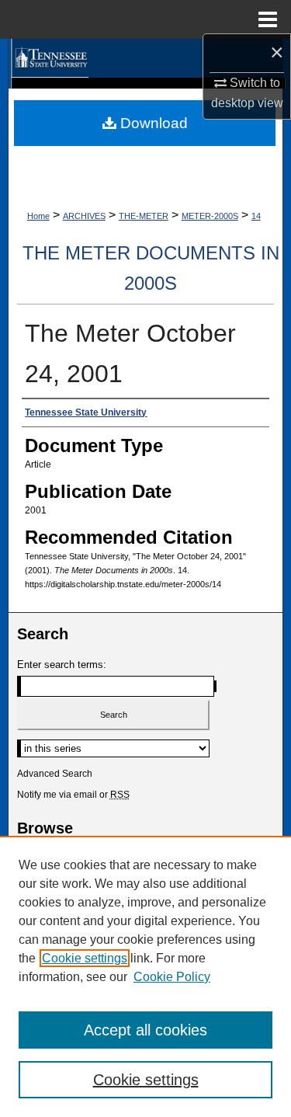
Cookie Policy (171, 976)
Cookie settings (84, 958)
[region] (145, 976)
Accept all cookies (145, 1030)
